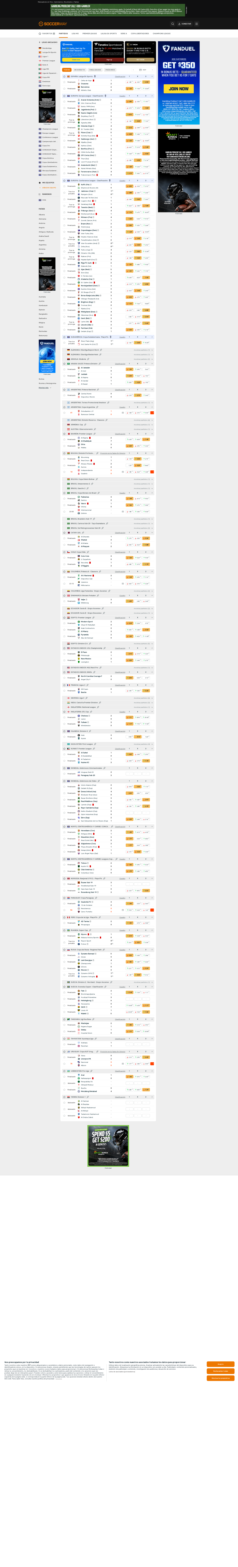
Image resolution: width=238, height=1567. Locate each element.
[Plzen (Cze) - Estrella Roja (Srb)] (108, 134)
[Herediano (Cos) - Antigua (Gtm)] (108, 832)
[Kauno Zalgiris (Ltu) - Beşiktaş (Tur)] (108, 114)
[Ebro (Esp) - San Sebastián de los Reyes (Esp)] (108, 819)
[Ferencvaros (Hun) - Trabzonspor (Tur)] (108, 173)
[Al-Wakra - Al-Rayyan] (108, 545)
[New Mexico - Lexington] (108, 660)
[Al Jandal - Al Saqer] (108, 382)
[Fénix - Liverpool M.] (108, 1057)
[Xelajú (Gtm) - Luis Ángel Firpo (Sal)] (108, 852)
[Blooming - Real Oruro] (108, 459)
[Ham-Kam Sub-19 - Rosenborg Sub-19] (108, 890)
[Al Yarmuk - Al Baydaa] (108, 1102)
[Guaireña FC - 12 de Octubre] (108, 903)
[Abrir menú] (196, 24)
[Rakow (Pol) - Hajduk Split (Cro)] (108, 258)
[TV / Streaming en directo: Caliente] (123, 512)
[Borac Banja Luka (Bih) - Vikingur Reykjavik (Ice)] (108, 297)
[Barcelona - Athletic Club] (108, 88)
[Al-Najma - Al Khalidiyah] (108, 439)
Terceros (58, 1379)
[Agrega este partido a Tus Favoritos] (64, 82)
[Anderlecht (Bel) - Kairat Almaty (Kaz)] (108, 167)
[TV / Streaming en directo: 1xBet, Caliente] (123, 413)
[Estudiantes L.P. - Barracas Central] (108, 413)
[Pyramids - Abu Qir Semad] (108, 636)
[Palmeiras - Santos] (108, 498)
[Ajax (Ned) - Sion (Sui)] (108, 271)
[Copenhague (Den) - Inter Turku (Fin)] (108, 232)
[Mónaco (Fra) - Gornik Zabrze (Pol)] (108, 219)
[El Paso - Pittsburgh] (108, 654)
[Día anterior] (133, 70)
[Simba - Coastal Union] (108, 1031)
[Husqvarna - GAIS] (108, 1005)
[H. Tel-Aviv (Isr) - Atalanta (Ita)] (108, 277)
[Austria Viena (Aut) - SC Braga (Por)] (108, 290)
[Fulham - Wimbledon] (108, 724)
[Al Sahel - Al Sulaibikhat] (108, 754)
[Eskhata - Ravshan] (108, 1044)
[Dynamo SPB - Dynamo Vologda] (108, 975)
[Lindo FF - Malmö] (108, 1012)
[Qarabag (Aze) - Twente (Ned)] (108, 206)
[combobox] (142, 70)
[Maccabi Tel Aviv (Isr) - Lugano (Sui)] (108, 199)
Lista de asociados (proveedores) (122, 1372)
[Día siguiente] (152, 70)
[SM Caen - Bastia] (108, 690)
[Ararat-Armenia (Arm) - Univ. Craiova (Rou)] (108, 101)
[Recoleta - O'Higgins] (108, 564)
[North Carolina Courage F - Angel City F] (108, 678)
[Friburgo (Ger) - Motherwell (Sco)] (108, 212)
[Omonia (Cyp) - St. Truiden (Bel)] (108, 127)
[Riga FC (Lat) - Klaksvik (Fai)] (108, 264)
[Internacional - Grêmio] (108, 511)
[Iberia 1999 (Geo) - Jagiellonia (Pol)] (108, 108)
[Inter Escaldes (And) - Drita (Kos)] (108, 245)
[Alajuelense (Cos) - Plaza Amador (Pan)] (108, 845)
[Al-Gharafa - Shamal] (108, 538)
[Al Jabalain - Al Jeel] (108, 369)
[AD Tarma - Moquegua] (108, 923)
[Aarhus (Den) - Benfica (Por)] (108, 147)
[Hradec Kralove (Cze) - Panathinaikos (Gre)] (108, 238)
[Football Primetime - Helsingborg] (108, 999)
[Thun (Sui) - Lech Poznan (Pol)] (108, 160)
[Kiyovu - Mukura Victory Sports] (108, 936)
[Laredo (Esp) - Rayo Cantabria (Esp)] (108, 806)
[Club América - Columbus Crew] (108, 871)
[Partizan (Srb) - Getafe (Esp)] (108, 330)
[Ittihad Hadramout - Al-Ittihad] (108, 1109)
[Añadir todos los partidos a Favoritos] (64, 76)
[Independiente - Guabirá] (108, 472)
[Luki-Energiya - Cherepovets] (108, 962)
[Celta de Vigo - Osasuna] (108, 82)
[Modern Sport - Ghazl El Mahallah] (108, 623)
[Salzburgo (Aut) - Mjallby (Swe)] (108, 140)
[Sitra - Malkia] (108, 446)
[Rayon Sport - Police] (108, 942)
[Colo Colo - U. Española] (108, 557)
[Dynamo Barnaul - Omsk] (108, 955)
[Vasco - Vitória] (108, 505)
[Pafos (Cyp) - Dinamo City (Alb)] (108, 251)
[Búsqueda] (172, 24)
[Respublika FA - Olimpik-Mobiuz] (108, 1083)
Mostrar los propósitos (221, 1378)
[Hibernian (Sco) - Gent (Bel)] (108, 316)
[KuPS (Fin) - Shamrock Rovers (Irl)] (108, 186)
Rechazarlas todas (220, 1371)
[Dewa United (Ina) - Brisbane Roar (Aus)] (108, 793)
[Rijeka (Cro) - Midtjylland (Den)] (108, 310)
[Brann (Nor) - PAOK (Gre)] (108, 225)
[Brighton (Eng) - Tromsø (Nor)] (108, 303)
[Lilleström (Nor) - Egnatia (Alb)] (108, 121)
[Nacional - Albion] (108, 1064)
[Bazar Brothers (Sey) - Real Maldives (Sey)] (108, 799)
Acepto (221, 1364)
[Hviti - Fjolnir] (108, 737)
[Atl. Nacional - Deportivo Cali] (108, 577)
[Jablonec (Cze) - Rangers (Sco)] (108, 193)
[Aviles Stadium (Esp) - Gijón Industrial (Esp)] (108, 813)
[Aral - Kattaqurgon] (108, 1076)
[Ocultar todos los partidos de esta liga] (152, 76)
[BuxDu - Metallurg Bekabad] (108, 1090)
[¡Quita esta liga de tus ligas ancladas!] (95, 76)
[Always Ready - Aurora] (108, 465)
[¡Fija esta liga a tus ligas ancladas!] (101, 350)
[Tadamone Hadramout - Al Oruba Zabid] (108, 1115)
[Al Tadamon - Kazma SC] (108, 761)
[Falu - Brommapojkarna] (108, 992)
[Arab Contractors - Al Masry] (108, 630)
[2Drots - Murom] (108, 968)
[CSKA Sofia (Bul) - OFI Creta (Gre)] (108, 153)
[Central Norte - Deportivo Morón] (108, 395)
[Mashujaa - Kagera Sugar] (108, 1025)
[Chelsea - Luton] (108, 717)
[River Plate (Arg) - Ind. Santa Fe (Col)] (108, 342)
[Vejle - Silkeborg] (108, 601)
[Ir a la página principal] (58, 24)
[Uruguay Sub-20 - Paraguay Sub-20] (108, 774)
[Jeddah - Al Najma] (108, 376)
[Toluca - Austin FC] (108, 864)
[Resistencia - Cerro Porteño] (108, 910)
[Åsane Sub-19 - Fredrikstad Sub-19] (108, 884)
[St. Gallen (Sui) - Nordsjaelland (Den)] (108, 284)
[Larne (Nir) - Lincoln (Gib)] (108, 323)
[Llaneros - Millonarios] (108, 583)
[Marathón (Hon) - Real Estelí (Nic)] (108, 838)
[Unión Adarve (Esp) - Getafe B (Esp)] (108, 786)
